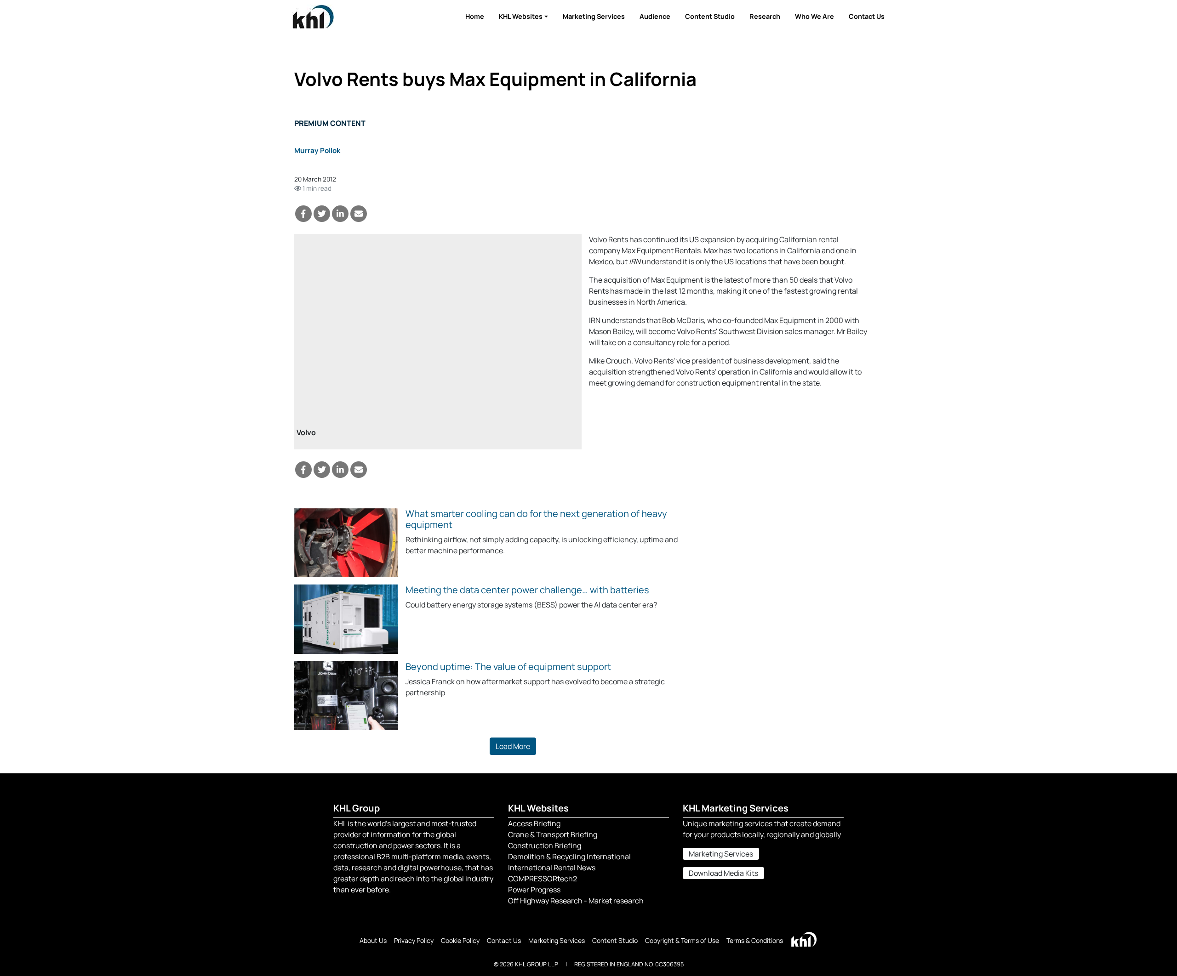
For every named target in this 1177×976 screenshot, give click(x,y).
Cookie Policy (460, 940)
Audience (655, 16)
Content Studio (710, 16)
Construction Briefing (544, 845)
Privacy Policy (414, 940)
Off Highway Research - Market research (576, 901)
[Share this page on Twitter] (322, 213)
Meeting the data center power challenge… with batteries (527, 590)
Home (474, 16)
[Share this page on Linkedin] (340, 213)
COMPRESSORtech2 (542, 879)
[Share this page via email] (358, 213)
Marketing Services (594, 16)
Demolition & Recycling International (569, 856)
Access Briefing (534, 823)
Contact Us (867, 16)
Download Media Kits (723, 873)
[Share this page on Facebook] (303, 213)
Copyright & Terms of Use (682, 940)
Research (764, 16)
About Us (373, 940)
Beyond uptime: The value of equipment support (508, 666)
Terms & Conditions (754, 940)
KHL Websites (521, 16)
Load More (513, 746)
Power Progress (534, 890)
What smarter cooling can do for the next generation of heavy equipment (536, 519)
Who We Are (814, 16)
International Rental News (551, 868)
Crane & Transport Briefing (552, 834)
